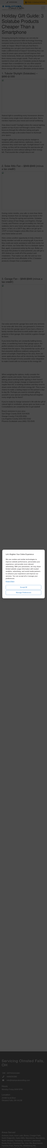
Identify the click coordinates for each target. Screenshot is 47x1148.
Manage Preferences (23, 592)
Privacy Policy (10, 581)
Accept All (23, 587)
